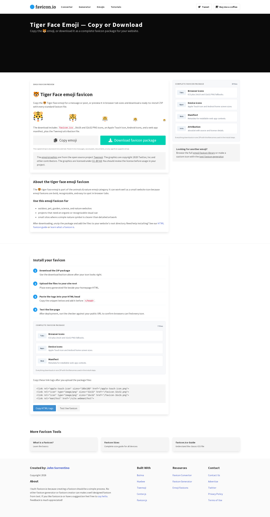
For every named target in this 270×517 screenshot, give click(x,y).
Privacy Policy (215, 493)
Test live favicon (68, 408)
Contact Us (214, 475)
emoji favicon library (204, 152)
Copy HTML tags (44, 408)
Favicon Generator (182, 481)
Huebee (141, 481)
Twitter (212, 487)
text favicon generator (211, 156)
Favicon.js (142, 500)
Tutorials (116, 6)
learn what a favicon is (62, 227)
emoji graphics (49, 157)
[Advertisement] (188, 43)
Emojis (101, 6)
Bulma (140, 475)
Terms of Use (215, 500)
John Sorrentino (58, 468)
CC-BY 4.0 (97, 160)
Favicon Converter (182, 475)
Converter (66, 6)
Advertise (213, 481)
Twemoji (98, 157)
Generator (85, 6)
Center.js (141, 493)
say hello (103, 496)
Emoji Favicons (180, 487)
